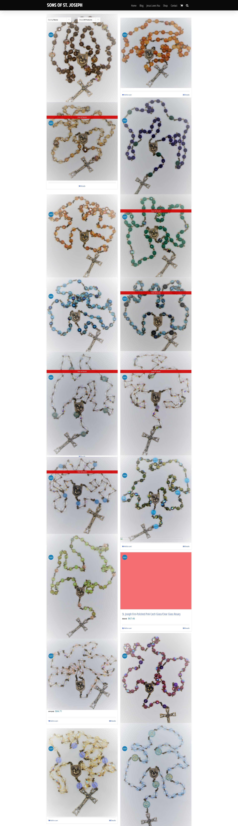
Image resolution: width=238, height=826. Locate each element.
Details (187, 95)
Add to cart (128, 95)
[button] (187, 5)
